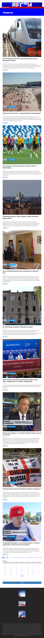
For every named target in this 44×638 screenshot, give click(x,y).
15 (27, 569)
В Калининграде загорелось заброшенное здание (18, 327)
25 (5, 574)
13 (16, 569)
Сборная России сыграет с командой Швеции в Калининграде (22, 113)
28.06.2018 (5, 62)
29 (27, 574)
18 (5, 571)
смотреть (5, 177)
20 (16, 571)
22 (27, 571)
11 (5, 569)
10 (38, 567)
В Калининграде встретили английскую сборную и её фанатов (22, 489)
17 (38, 569)
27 (16, 574)
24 (38, 571)
